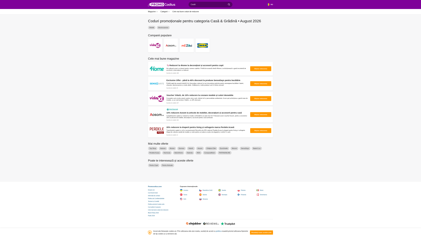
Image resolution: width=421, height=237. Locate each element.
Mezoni (234, 148)
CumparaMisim (209, 153)
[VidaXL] (155, 45)
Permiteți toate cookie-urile (261, 232)
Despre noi (151, 190)
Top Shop (152, 148)
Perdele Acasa (154, 153)
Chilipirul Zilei (211, 148)
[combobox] (210, 4)
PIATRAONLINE (224, 153)
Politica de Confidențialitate (156, 198)
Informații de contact (154, 195)
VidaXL (190, 148)
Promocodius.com (155, 186)
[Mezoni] (187, 45)
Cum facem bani (153, 193)
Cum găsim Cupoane (154, 207)
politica (218, 231)
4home (172, 148)
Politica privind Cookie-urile (156, 204)
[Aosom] (171, 45)
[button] (153, 11)
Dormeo (181, 148)
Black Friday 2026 (153, 213)
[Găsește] (229, 4)
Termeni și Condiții (153, 201)
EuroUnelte (224, 148)
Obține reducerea (260, 69)
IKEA (198, 153)
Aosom (200, 148)
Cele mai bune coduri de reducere (158, 210)
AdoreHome (178, 153)
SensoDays (245, 148)
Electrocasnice (163, 27)
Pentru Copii (153, 165)
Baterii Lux (256, 148)
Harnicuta (167, 153)
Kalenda (190, 153)
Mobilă (151, 27)
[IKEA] (203, 45)
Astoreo (163, 148)
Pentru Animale (167, 165)
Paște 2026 (151, 215)
